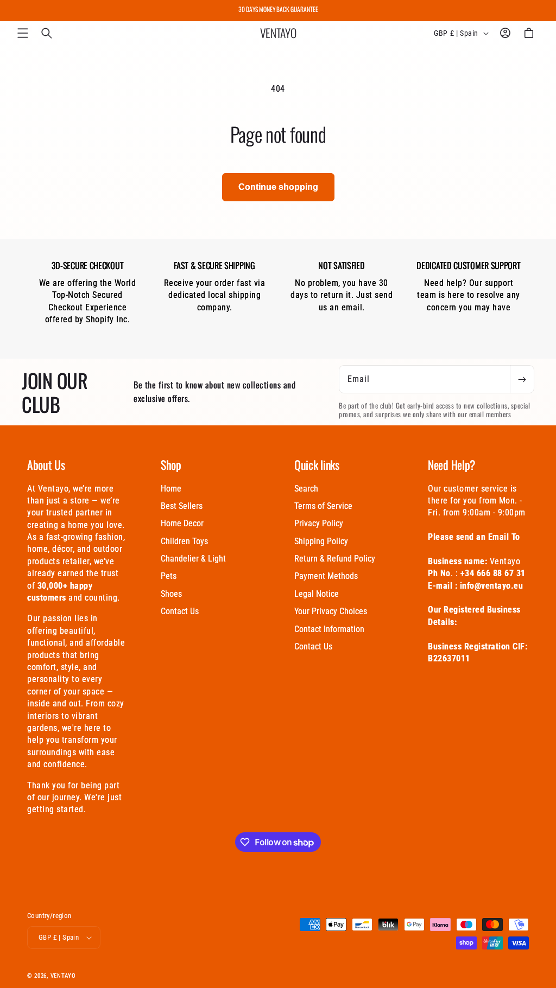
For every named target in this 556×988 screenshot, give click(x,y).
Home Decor (182, 523)
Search (306, 488)
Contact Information (329, 629)
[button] (23, 33)
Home (171, 488)
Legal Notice (316, 594)
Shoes (171, 594)
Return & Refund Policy (334, 558)
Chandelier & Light (193, 558)
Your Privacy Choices (330, 611)
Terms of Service (323, 506)
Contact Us (180, 611)
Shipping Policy (321, 541)
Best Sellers (182, 506)
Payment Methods (326, 576)
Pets (168, 576)
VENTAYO (63, 975)
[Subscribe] (522, 379)
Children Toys (184, 541)
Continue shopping (278, 187)
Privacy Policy (318, 523)
